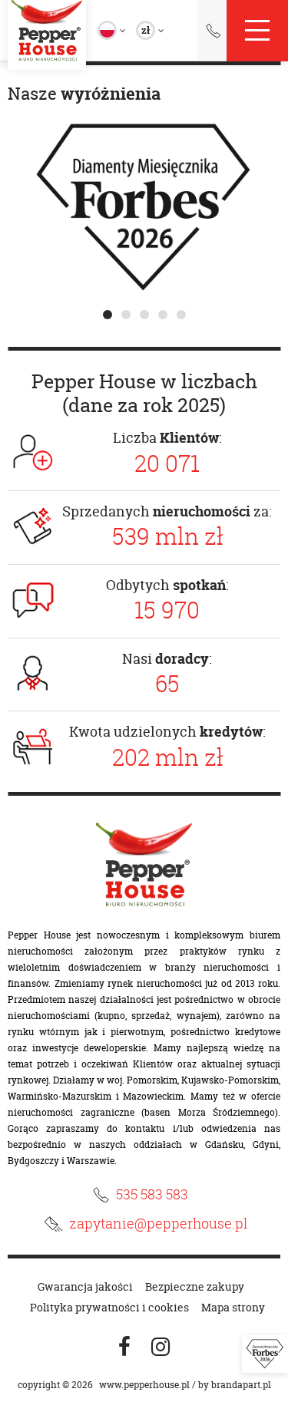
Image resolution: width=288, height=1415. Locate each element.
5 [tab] (181, 314)
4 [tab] (163, 314)
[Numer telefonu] (213, 34)
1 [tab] (107, 314)
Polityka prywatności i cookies (109, 1307)
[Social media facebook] (124, 1347)
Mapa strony (233, 1307)
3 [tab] (144, 314)
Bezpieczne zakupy (194, 1286)
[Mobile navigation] (257, 30)
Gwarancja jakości (85, 1286)
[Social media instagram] (160, 1347)
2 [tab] (126, 314)
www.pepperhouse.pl (144, 1384)
